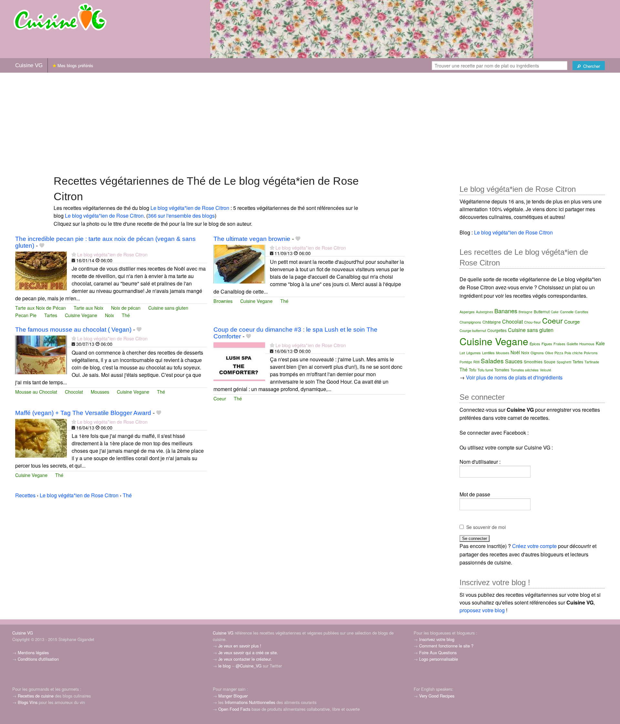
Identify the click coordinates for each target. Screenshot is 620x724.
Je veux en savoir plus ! (239, 646)
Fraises (559, 343)
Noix (109, 315)
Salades (492, 360)
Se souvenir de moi (486, 527)
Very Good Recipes (436, 696)
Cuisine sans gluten (168, 307)
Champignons (470, 322)
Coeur (219, 398)
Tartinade (591, 361)
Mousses (100, 391)
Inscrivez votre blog (436, 639)
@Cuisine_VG (249, 666)
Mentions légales (33, 652)
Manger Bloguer (233, 696)
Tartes (50, 315)
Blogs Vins (27, 702)
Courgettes (497, 330)
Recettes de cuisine (36, 696)
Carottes (581, 311)
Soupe (549, 361)
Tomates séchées (525, 369)
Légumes (473, 352)
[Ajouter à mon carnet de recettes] (41, 245)
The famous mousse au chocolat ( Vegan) (73, 329)
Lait (462, 353)
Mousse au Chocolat (36, 391)
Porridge (466, 362)
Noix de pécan (125, 307)
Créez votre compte (534, 546)
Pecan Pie (25, 315)
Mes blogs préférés (74, 65)
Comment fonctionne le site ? (446, 646)
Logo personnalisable (438, 659)
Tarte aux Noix (88, 307)
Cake (555, 312)
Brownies (222, 300)
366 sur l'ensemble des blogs (181, 215)
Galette (572, 343)
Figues (547, 343)
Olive (549, 352)
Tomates (501, 369)
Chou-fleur (532, 322)
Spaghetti (564, 362)
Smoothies (533, 361)
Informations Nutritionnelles (250, 702)
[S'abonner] (74, 254)
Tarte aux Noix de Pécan (40, 307)
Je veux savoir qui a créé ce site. (248, 652)
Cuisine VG (29, 65)
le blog (224, 666)
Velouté (545, 370)
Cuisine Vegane (81, 315)
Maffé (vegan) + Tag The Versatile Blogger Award (83, 412)
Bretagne (525, 312)
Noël (515, 352)
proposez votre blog (482, 610)
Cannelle (567, 311)
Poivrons (591, 352)
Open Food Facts (234, 709)
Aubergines (484, 312)
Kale (600, 343)
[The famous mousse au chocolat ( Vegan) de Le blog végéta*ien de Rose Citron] (41, 354)
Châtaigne (491, 322)
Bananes (505, 310)
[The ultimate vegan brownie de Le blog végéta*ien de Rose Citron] (239, 263)
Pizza (558, 352)
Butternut (542, 311)
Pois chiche (573, 352)
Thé (126, 315)
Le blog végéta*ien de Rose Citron (189, 208)
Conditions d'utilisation (38, 659)
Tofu (472, 369)
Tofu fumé (485, 369)
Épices (535, 343)
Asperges (467, 311)
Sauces (513, 361)
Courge (572, 321)
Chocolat (74, 391)
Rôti (476, 361)
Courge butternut (473, 330)
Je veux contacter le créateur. (245, 659)
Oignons (537, 352)
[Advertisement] (310, 123)
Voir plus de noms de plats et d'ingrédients (514, 377)
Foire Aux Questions (438, 652)
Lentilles (488, 352)
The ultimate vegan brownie (251, 238)
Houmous (586, 343)
